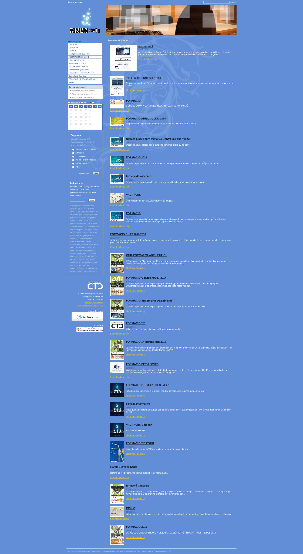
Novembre (75, 103)
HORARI (72, 51)
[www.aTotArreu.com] (86, 320)
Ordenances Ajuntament (79, 70)
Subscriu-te (76, 183)
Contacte (72, 551)
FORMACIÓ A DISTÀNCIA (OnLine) (83, 79)
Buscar (233, 2)
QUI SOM (73, 44)
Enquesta (76, 135)
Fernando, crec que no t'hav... (84, 91)
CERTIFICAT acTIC (76, 60)
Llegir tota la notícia (147, 59)
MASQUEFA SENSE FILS (79, 54)
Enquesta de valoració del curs (81, 73)
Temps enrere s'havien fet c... (84, 94)
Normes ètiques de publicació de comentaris (149, 551)
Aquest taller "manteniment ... (84, 97)
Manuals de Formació (77, 63)
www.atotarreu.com (104, 551)
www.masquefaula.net (94, 302)
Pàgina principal (75, 2)
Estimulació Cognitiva (77, 76)
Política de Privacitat (121, 551)
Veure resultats (84, 173)
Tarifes (71, 82)
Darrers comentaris (77, 87)
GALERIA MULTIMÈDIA (78, 66)
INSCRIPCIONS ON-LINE (79, 57)
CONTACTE (73, 48)
